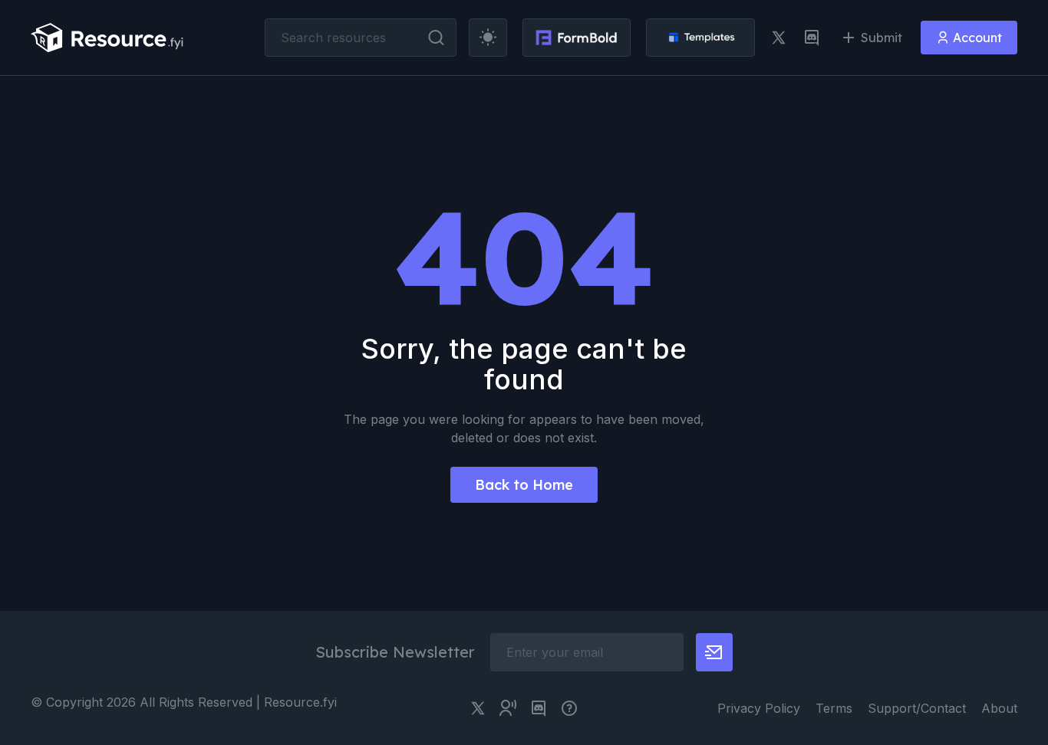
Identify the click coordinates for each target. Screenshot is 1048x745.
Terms (834, 708)
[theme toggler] (488, 37)
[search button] (436, 37)
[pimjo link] (569, 708)
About (999, 708)
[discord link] (811, 37)
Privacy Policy (758, 708)
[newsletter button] (714, 652)
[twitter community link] (508, 708)
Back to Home (524, 485)
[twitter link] (778, 37)
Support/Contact (917, 708)
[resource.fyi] (107, 37)
